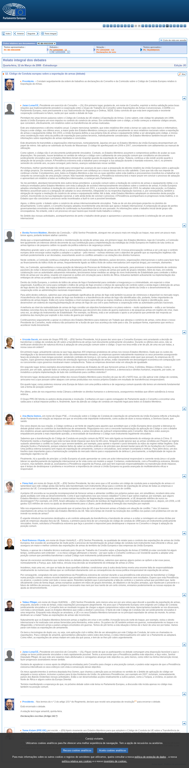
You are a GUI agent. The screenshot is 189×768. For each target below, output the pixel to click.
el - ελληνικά (125, 25)
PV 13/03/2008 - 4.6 (105, 50)
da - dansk (114, 25)
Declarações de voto (106, 52)
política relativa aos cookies (77, 761)
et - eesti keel (121, 25)
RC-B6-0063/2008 (12, 50)
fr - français (132, 25)
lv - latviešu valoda (146, 25)
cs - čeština (111, 25)
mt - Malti (156, 25)
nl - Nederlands (160, 25)
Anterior (20, 34)
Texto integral (50, 34)
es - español (107, 25)
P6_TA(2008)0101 (151, 50)
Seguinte (31, 34)
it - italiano (142, 25)
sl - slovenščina (177, 25)
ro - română (170, 25)
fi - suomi (181, 25)
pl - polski (163, 25)
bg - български (104, 25)
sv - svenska (184, 25)
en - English (128, 25)
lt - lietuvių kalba (149, 25)
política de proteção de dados (150, 756)
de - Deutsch (118, 25)
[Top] (184, 99)
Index (8, 34)
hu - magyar (153, 25)
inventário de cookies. (115, 761)
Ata (183, 74)
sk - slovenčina (174, 25)
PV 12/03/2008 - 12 (58, 50)
